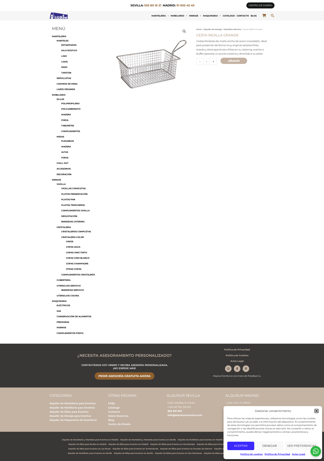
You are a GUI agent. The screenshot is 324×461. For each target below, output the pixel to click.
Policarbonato (70, 109)
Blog (254, 15)
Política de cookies (251, 454)
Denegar (269, 446)
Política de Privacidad (277, 454)
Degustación (69, 216)
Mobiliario (177, 15)
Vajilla (61, 184)
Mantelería (159, 15)
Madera (66, 114)
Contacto (243, 15)
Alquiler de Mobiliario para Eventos (72, 407)
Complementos (70, 131)
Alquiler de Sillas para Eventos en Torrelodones (135, 449)
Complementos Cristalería (78, 274)
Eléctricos (63, 305)
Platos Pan (68, 199)
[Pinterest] (246, 368)
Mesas (60, 136)
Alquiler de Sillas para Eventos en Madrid (128, 444)
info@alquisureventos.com (185, 415)
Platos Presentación (74, 194)
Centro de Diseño (119, 424)
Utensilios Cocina (68, 295)
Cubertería (63, 280)
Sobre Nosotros (118, 415)
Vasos (69, 241)
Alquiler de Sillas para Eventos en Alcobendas (172, 444)
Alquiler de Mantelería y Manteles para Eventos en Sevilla (148, 440)
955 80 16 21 (152, 5)
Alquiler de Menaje (212, 29)
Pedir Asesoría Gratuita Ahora (124, 376)
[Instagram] (228, 368)
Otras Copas (73, 269)
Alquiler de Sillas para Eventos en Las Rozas (89, 449)
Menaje (193, 15)
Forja (64, 120)
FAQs (111, 403)
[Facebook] (237, 368)
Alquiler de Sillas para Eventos (69, 411)
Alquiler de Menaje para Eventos (70, 415)
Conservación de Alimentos (74, 316)
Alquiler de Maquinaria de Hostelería (73, 419)
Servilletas (64, 78)
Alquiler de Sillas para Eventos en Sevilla (133, 453)
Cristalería (64, 227)
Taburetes (67, 125)
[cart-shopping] (264, 15)
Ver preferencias (301, 446)
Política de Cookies (237, 355)
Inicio (199, 29)
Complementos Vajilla (75, 210)
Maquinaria (210, 15)
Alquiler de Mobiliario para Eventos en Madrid (200, 440)
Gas (59, 311)
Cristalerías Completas (76, 231)
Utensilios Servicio (69, 285)
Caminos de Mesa (67, 83)
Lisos (64, 61)
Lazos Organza (66, 89)
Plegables (67, 141)
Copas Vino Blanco (77, 258)
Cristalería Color (72, 237)
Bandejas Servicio (72, 290)
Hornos (61, 327)
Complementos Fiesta (70, 333)
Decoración (64, 174)
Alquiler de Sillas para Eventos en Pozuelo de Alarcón (186, 449)
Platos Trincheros (73, 205)
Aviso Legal (298, 454)
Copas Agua (73, 247)
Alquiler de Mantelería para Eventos (73, 403)
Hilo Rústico (69, 50)
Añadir (234, 61)
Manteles (62, 40)
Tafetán (66, 72)
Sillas (60, 99)
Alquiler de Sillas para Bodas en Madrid (87, 444)
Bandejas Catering (73, 221)
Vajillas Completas (73, 188)
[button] (316, 411)
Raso (64, 67)
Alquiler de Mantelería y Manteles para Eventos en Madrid (90, 440)
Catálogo (229, 15)
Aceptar (241, 446)
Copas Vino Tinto (76, 252)
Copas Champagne (77, 263)
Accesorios (64, 168)
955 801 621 (175, 410)
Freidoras (63, 322)
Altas (64, 152)
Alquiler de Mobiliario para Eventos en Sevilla (90, 453)
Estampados (68, 45)
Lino (64, 56)
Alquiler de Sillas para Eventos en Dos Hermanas (178, 453)
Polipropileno (70, 103)
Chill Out (62, 163)
